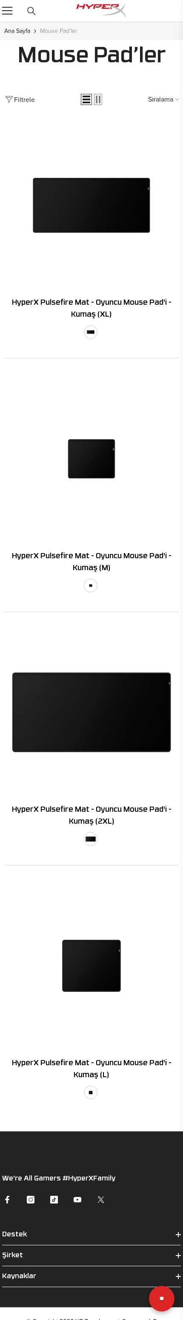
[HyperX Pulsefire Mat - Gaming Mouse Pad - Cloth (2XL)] (91, 712)
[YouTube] (77, 1199)
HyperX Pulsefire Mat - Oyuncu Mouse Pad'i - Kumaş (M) (92, 562)
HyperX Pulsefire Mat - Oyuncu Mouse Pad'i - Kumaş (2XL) (92, 815)
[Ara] (31, 11)
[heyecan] (101, 1199)
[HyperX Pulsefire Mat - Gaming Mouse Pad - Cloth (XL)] (91, 205)
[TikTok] (54, 1199)
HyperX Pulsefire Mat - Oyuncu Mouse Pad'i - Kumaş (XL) (92, 308)
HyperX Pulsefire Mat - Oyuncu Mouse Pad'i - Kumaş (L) (92, 1069)
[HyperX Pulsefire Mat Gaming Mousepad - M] (91, 458)
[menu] (7, 11)
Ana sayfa (17, 30)
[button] (86, 99)
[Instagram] (30, 1199)
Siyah (90, 332)
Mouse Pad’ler (58, 30)
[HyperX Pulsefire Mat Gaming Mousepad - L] (91, 965)
